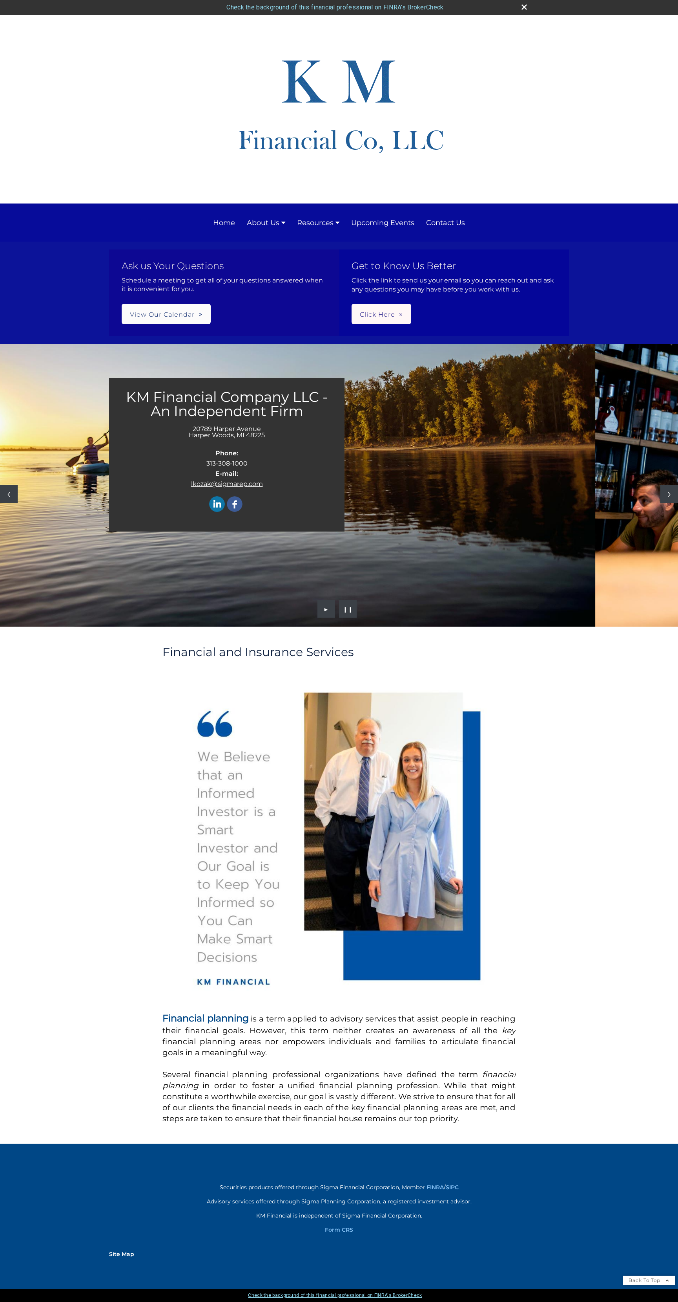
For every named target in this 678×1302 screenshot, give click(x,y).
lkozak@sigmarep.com (227, 484)
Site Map (121, 1254)
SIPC (452, 1187)
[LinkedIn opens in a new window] (217, 504)
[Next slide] (669, 494)
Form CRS (339, 1229)
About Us (263, 222)
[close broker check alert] (524, 7)
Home (224, 222)
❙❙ (348, 608)
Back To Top (645, 1280)
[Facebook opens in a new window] (234, 504)
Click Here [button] (377, 314)
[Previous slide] (9, 494)
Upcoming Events (382, 222)
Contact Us (445, 222)
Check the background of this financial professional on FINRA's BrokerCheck (334, 7)
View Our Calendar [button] (162, 314)
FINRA (435, 1187)
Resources (315, 222)
